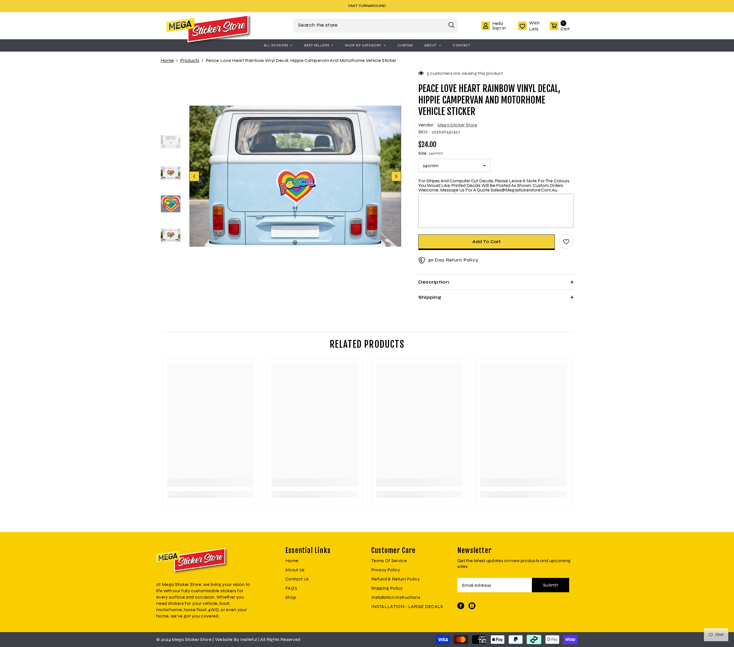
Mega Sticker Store (457, 125)
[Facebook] (460, 605)
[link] (210, 482)
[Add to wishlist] (566, 241)
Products (189, 60)
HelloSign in (499, 25)
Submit (550, 585)
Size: (430, 153)
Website (224, 639)
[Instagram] (471, 605)
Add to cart (486, 241)
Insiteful (249, 639)
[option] (367, 6)
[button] (194, 176)
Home (167, 60)
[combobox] (369, 25)
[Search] (375, 26)
